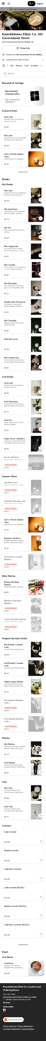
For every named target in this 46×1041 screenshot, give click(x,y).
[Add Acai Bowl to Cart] (41, 972)
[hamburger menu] (3, 3)
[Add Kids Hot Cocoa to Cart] (41, 348)
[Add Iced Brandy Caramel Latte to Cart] (41, 672)
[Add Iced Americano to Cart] (41, 411)
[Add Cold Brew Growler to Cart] (41, 878)
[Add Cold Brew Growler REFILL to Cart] (41, 934)
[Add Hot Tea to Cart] (41, 237)
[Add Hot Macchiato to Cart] (41, 293)
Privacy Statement (25, 1026)
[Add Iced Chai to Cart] (41, 816)
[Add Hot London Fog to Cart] (41, 367)
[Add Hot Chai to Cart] (41, 797)
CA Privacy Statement (11, 1029)
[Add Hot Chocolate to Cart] (41, 330)
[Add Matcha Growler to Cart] (41, 860)
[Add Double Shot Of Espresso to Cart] (41, 311)
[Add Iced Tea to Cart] (41, 429)
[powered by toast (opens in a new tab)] (13, 1019)
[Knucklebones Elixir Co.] (9, 4)
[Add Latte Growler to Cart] (41, 841)
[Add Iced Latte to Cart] (41, 126)
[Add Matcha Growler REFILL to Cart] (41, 915)
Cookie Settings (28, 1029)
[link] (19, 65)
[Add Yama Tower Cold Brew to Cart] (41, 448)
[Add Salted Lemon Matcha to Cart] (41, 691)
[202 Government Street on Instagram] (4, 1010)
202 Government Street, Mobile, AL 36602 (20, 997)
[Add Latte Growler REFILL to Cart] (41, 897)
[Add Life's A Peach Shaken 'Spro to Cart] (41, 163)
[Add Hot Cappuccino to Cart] (41, 255)
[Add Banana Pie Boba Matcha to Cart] (41, 591)
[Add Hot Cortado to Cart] (41, 274)
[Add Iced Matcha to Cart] (41, 772)
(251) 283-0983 (9, 994)
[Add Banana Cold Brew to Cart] (41, 547)
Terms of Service (9, 1026)
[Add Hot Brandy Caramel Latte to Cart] (41, 654)
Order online (8, 1006)
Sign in (40, 3)
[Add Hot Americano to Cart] (41, 218)
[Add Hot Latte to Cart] (41, 145)
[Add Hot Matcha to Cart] (41, 753)
